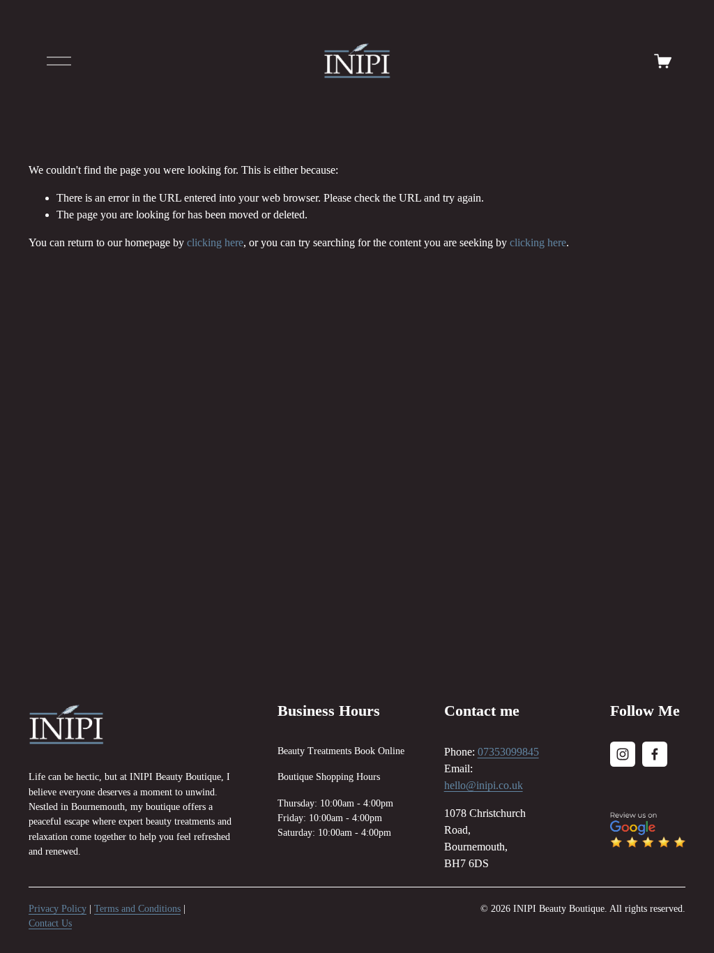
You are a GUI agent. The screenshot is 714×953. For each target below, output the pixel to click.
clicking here (215, 242)
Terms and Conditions (137, 908)
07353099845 (508, 752)
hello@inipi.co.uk (483, 785)
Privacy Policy (57, 908)
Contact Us (50, 923)
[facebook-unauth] (654, 754)
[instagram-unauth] (622, 754)
